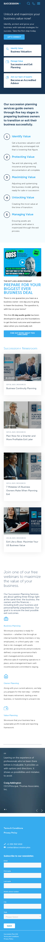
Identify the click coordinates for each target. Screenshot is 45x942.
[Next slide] (41, 810)
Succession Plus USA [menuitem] (11, 934)
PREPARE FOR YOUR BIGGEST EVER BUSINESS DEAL (22, 289)
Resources (21, 384)
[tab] (4, 809)
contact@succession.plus (18, 847)
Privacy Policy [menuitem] (10, 832)
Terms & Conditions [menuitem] (13, 828)
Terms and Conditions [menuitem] (11, 936)
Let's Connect (14, 37)
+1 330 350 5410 (14, 844)
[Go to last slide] (36, 810)
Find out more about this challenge (22, 333)
